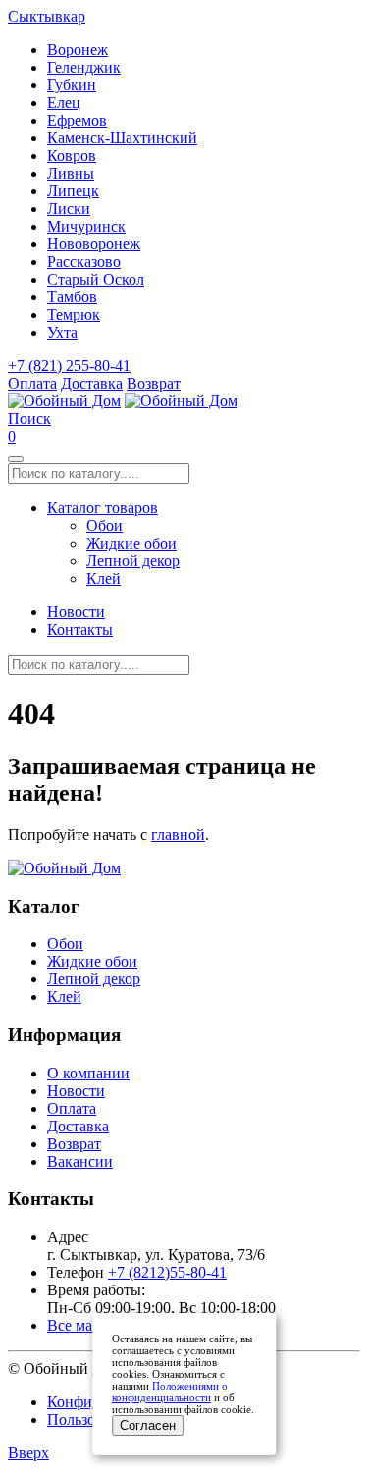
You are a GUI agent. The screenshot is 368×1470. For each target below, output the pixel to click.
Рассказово (84, 261)
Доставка (92, 383)
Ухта (62, 332)
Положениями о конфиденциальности (170, 1391)
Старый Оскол (95, 279)
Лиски (68, 208)
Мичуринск (86, 226)
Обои (104, 525)
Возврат (154, 383)
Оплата (32, 383)
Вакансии (80, 1161)
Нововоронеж (93, 244)
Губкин (71, 85)
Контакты (80, 629)
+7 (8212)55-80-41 (167, 1272)
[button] (29, 418)
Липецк (73, 191)
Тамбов (72, 297)
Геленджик (84, 67)
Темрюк (73, 314)
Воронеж (77, 49)
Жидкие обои (131, 543)
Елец (63, 102)
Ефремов (77, 120)
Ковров (71, 155)
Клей (103, 578)
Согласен (148, 1425)
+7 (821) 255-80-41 (69, 365)
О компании (88, 1073)
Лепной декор (133, 560)
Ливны (70, 173)
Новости (76, 612)
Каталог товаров (102, 507)
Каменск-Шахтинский (122, 138)
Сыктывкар (46, 16)
